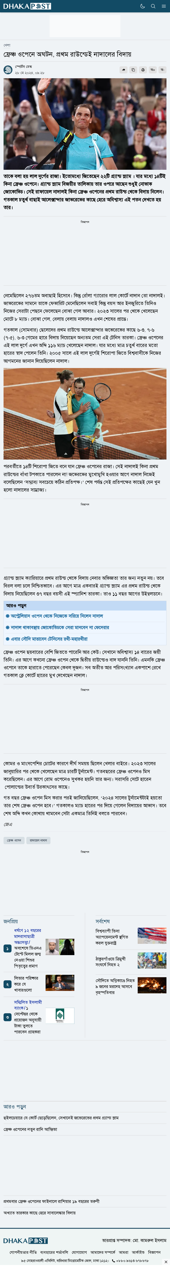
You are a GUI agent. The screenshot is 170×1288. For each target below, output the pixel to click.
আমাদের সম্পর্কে (103, 1252)
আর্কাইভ (138, 1252)
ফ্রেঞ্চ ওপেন (14, 840)
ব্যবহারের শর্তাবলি (54, 1252)
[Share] (124, 69)
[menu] (162, 6)
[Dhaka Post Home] (26, 1241)
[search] (153, 6)
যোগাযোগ (79, 1252)
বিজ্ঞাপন (154, 1252)
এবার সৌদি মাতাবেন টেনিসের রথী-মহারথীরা (49, 639)
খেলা (7, 45)
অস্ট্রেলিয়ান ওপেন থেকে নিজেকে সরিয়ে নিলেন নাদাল (57, 616)
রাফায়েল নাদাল (38, 840)
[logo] (27, 6)
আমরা (123, 1252)
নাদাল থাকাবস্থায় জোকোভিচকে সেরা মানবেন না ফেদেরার (60, 627)
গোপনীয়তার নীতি (23, 1252)
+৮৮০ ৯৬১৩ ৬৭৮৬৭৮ (132, 1260)
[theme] (142, 6)
